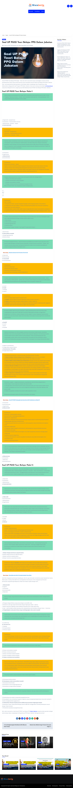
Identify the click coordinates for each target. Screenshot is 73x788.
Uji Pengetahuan (49, 86)
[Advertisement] (36, 23)
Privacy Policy (62, 785)
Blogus (16, 785)
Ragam (4, 39)
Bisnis (5, 741)
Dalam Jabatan (33, 711)
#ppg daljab (23, 45)
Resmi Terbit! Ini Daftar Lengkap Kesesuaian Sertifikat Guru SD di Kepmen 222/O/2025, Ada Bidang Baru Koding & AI (64, 66)
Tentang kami (55, 785)
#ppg (20, 45)
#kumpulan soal (15, 45)
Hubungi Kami (69, 785)
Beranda (31, 11)
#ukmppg (31, 45)
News (42, 11)
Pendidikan (37, 11)
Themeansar (22, 785)
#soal (27, 45)
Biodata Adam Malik (43, 744)
